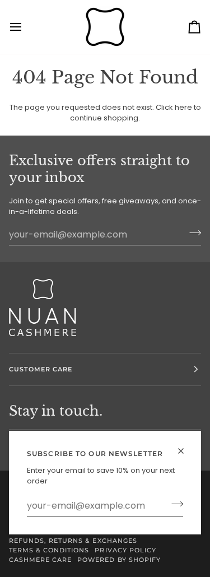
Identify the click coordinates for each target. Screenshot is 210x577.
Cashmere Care (40, 560)
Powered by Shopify (118, 560)
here (183, 107)
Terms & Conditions (49, 550)
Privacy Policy (125, 550)
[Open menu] (26, 27)
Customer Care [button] (40, 369)
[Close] (185, 451)
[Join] (174, 504)
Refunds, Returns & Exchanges (73, 541)
